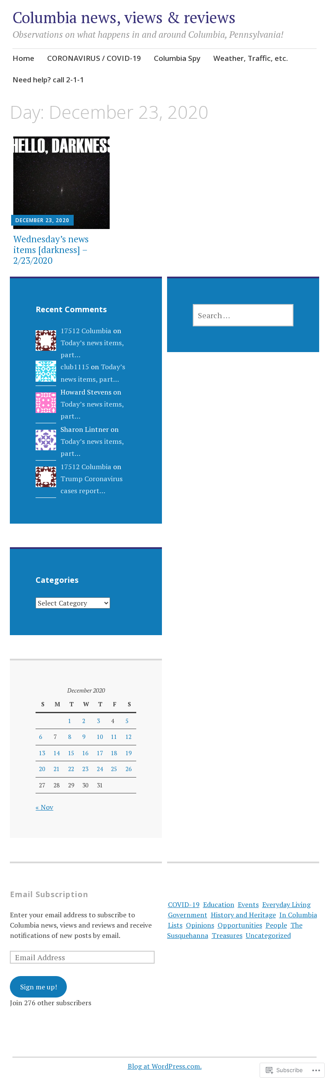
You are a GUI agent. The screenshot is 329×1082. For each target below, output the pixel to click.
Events (248, 904)
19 (129, 753)
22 (71, 769)
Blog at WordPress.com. (165, 1066)
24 (100, 769)
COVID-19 (184, 904)
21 (57, 769)
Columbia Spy (177, 58)
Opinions (200, 925)
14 (57, 753)
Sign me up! (38, 987)
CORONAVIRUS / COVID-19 (94, 58)
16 (85, 753)
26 (129, 769)
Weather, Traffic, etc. (250, 58)
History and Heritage (243, 914)
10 (100, 737)
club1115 (74, 366)
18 (114, 753)
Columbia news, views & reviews (124, 17)
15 (71, 753)
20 (42, 769)
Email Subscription (49, 894)
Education (218, 904)
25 (114, 769)
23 (85, 769)
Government (187, 914)
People (276, 925)
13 (42, 753)
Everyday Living (286, 904)
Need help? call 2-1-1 (48, 79)
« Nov (44, 807)
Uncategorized (268, 935)
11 (114, 737)
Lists (175, 925)
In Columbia (298, 914)
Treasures (227, 935)
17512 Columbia (85, 330)
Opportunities (240, 925)
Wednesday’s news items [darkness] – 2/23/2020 (51, 249)
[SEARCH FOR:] (243, 315)
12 (129, 737)
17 (100, 753)
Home (23, 58)
